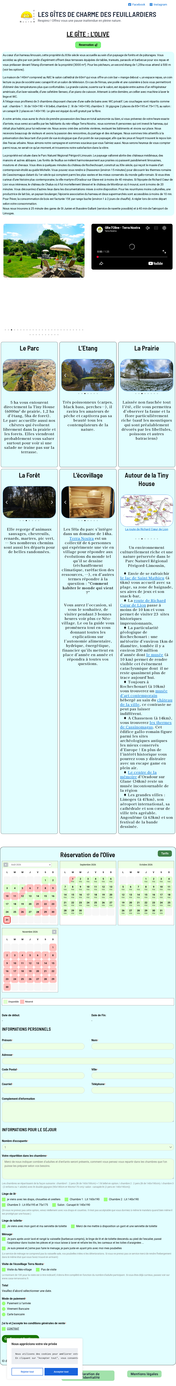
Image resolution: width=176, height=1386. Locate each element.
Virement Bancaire (18, 1308)
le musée (154, 654)
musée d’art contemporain (144, 693)
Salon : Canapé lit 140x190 (73, 1204)
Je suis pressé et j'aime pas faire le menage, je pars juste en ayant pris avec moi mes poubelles (64, 1248)
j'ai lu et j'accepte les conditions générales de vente (34, 1323)
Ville (94, 1069)
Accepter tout (61, 1371)
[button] (7, 278)
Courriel (7, 1084)
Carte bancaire (16, 1314)
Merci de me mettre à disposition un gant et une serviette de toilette (116, 1226)
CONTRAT (13, 1328)
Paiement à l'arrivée (19, 1303)
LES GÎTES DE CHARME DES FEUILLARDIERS (97, 14)
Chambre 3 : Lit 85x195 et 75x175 (27, 1204)
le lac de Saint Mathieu (142, 577)
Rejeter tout (27, 1371)
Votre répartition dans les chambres (24, 1155)
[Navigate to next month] (54, 932)
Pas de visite (48, 1269)
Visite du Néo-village (19, 1269)
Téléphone (98, 1084)
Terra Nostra (81, 538)
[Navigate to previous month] (5, 864)
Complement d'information (18, 1098)
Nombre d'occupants (15, 1141)
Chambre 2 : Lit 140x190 (124, 1199)
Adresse (7, 1055)
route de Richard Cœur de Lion (143, 602)
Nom (94, 1040)
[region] (44, 1358)
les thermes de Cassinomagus (146, 724)
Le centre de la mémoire (138, 774)
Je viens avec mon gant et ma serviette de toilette (37, 1226)
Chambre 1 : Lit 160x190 (85, 1199)
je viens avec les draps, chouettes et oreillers (33, 1199)
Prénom (7, 1040)
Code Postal (10, 1069)
